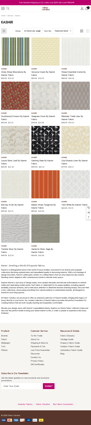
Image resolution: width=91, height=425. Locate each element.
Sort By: (48, 31)
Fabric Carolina (43, 404)
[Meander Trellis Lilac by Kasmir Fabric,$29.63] (75, 96)
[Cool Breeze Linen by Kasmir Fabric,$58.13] (75, 140)
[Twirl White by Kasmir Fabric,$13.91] (75, 184)
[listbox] (63, 31)
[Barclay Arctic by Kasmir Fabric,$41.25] (15, 184)
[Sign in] (82, 8)
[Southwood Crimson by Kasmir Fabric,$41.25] (15, 96)
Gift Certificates (37, 364)
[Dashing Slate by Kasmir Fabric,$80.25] (45, 140)
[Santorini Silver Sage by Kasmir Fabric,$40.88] (45, 228)
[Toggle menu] (3, 8)
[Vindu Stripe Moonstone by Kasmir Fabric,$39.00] (15, 51)
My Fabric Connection (63, 404)
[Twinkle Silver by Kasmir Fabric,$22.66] (15, 228)
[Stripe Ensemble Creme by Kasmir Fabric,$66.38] (75, 51)
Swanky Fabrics (25, 404)
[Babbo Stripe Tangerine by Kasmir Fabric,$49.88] (45, 184)
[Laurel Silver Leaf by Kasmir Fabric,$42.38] (15, 140)
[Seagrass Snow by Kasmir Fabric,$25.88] (45, 96)
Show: (18, 31)
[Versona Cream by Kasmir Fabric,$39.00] (45, 51)
